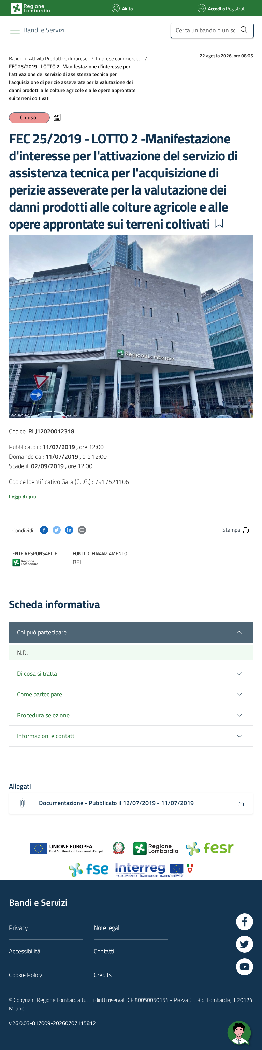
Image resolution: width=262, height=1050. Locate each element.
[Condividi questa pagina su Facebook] (44, 529)
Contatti (104, 951)
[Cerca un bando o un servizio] (243, 29)
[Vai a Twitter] (244, 944)
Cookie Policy (25, 974)
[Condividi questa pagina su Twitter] (57, 529)
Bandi (15, 58)
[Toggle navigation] (15, 31)
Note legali (107, 927)
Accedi (214, 8)
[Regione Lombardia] (25, 562)
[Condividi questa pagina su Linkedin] (69, 529)
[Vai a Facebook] (244, 921)
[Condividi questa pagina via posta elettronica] (82, 529)
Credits (103, 974)
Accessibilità (24, 951)
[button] (219, 223)
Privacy (18, 927)
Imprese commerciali (118, 58)
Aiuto (127, 8)
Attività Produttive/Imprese (58, 58)
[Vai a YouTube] (244, 966)
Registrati (236, 8)
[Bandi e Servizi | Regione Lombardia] (30, 8)
